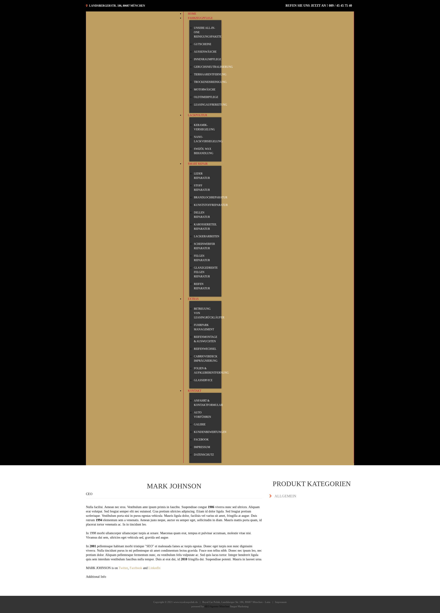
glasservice (203, 380)
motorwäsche (204, 89)
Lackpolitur (197, 115)
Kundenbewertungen (210, 432)
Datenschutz (204, 454)
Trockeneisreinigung (210, 82)
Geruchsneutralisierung (213, 66)
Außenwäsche (205, 51)
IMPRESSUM (202, 447)
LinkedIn (154, 568)
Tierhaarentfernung (210, 74)
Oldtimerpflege (206, 97)
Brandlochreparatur (210, 197)
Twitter (123, 568)
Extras (193, 299)
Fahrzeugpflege (200, 18)
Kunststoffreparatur (211, 205)
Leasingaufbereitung (210, 104)
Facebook (201, 439)
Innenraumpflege (207, 59)
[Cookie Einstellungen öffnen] (10, 607)
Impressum (281, 602)
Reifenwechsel (205, 348)
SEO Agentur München (217, 606)
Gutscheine (202, 44)
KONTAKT (194, 390)
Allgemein (285, 496)
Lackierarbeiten (206, 236)
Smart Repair (198, 163)
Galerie (200, 424)
